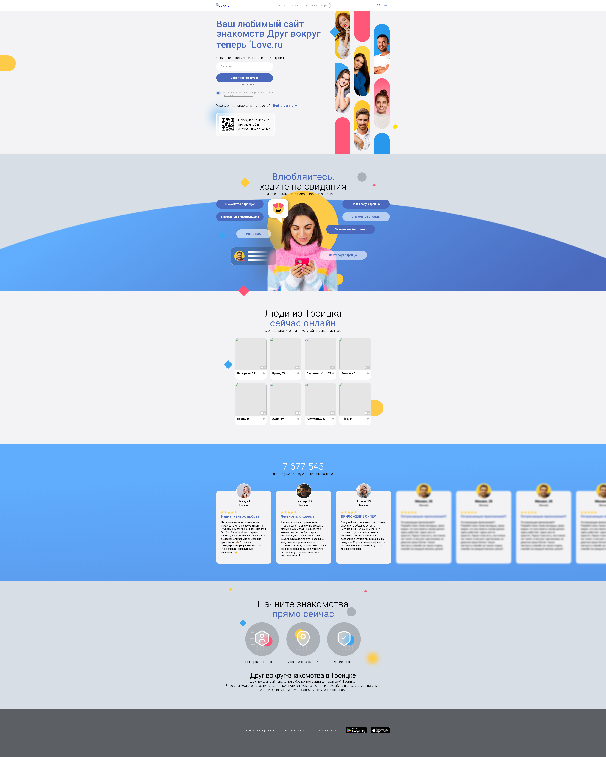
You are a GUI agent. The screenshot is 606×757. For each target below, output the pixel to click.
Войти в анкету (285, 106)
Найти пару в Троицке (366, 204)
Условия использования (298, 730)
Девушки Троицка (289, 5)
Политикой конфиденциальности (255, 92)
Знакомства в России (366, 216)
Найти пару (253, 233)
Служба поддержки (326, 730)
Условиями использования (238, 95)
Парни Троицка (318, 5)
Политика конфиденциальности (263, 730)
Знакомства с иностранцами (240, 216)
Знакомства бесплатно (350, 229)
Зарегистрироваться (244, 77)
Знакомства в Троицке (240, 204)
